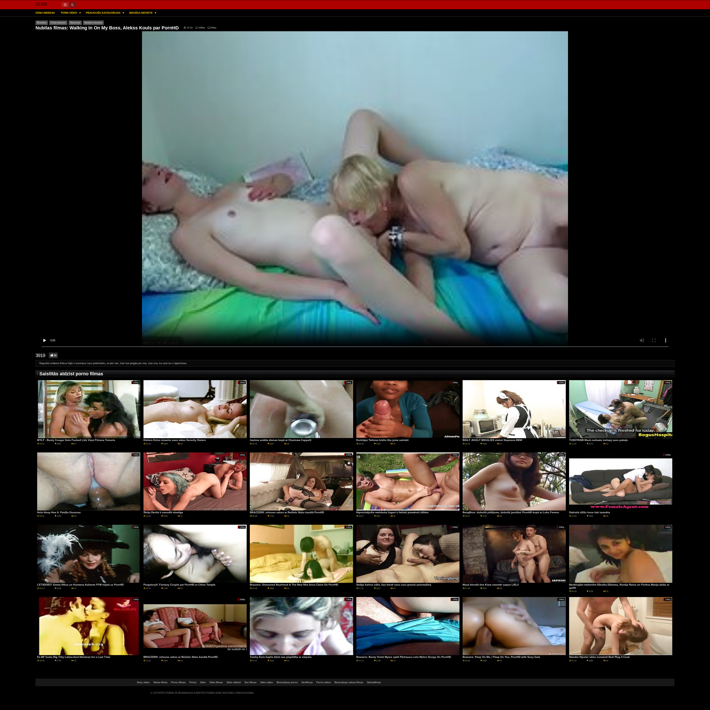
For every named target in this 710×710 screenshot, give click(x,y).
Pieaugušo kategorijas (103, 12)
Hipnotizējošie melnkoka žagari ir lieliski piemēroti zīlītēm (392, 512)
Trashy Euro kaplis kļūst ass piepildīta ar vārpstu (281, 656)
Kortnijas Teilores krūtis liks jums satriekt (382, 440)
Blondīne (41, 22)
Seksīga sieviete (141, 12)
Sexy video (143, 682)
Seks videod (233, 682)
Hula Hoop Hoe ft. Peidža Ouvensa (59, 512)
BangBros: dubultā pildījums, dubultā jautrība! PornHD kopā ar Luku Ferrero (511, 512)
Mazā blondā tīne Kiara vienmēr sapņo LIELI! (491, 584)
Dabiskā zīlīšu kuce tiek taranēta (589, 512)
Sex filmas (250, 682)
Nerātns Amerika (93, 22)
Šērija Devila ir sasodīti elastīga (163, 512)
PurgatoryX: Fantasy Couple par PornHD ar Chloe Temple (179, 584)
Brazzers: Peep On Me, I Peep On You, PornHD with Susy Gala (501, 656)
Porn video (69, 12)
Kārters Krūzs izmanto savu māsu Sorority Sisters (174, 440)
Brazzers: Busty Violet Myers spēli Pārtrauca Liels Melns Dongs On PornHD (403, 656)
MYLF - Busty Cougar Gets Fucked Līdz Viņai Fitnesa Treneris (76, 440)
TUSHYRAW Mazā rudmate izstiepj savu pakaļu (598, 440)
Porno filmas (178, 682)
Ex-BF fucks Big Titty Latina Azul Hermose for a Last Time (73, 656)
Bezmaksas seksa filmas (348, 682)
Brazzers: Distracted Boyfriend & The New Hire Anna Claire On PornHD (294, 584)
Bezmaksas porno (287, 682)
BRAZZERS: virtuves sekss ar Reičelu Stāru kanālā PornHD (287, 512)
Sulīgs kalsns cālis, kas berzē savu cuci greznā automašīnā (393, 584)
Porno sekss (323, 682)
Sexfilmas (307, 682)
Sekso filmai (160, 682)
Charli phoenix (58, 22)
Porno (192, 682)
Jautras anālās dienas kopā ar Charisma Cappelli (280, 440)
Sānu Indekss (45, 12)
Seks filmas (216, 682)
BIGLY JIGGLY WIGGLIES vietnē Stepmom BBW (492, 440)
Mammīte (75, 22)
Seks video (266, 682)
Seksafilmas (374, 682)
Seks (203, 682)
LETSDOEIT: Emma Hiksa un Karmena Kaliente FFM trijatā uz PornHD (80, 584)
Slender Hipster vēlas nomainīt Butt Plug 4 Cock (599, 656)
